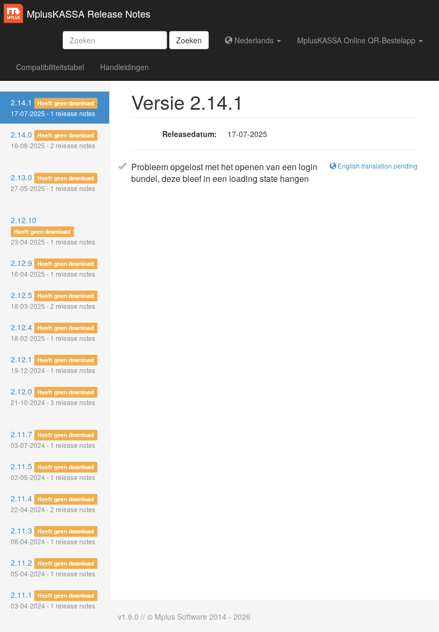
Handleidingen (124, 67)
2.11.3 (53, 535)
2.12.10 (53, 230)
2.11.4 (53, 503)
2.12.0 (53, 396)
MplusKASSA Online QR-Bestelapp (357, 40)
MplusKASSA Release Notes (88, 13)
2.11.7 (53, 439)
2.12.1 (53, 364)
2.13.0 (53, 182)
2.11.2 (53, 567)
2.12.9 (53, 267)
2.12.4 (53, 332)
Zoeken (189, 40)
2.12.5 (53, 300)
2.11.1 (53, 599)
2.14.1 (53, 107)
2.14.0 (53, 139)
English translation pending (377, 165)
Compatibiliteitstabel (50, 67)
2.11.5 (53, 471)
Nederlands (254, 40)
